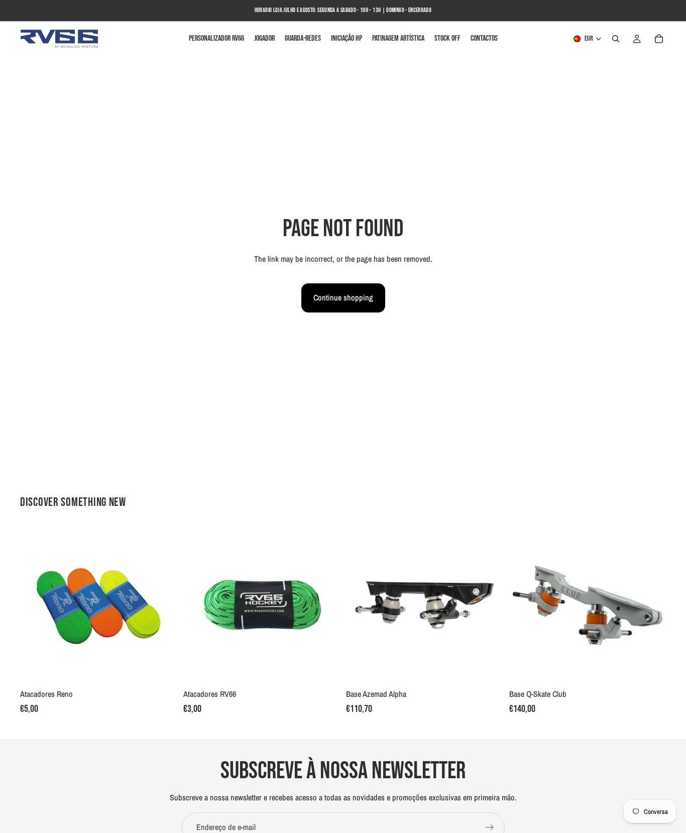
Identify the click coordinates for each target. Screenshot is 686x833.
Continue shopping (343, 297)
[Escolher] (162, 669)
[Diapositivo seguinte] (162, 605)
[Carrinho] (659, 39)
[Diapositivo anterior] (35, 605)
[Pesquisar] (616, 39)
